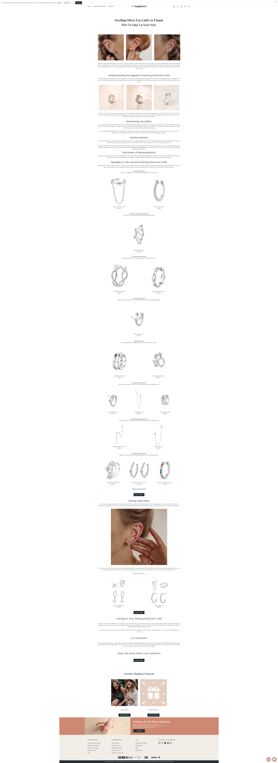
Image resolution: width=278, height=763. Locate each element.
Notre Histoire (115, 745)
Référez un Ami (92, 750)
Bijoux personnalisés (99, 6)
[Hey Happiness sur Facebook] (162, 743)
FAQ (89, 753)
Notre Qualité (115, 743)
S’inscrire (139, 731)
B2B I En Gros (139, 745)
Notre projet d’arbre (117, 748)
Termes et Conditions (131, 761)
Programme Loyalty (93, 748)
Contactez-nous (116, 750)
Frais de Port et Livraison (94, 743)
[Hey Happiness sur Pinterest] (168, 743)
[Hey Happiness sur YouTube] (165, 743)
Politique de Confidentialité (143, 761)
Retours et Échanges (93, 745)
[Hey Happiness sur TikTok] (171, 743)
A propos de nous (117, 739)
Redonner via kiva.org (117, 753)
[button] (107, 726)
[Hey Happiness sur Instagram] (159, 743)
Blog (137, 748)
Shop (89, 6)
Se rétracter (139, 750)
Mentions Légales (169, 761)
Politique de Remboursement (157, 761)
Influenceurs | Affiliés (141, 743)
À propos (110, 6)
